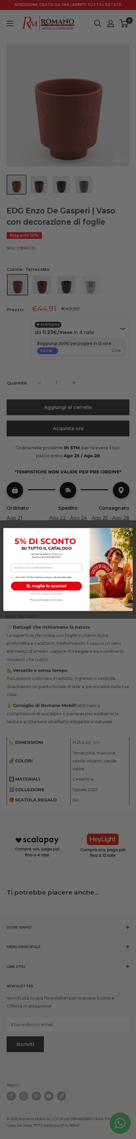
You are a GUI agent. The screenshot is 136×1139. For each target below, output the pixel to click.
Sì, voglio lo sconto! (46, 585)
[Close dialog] (127, 533)
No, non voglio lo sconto (46, 593)
